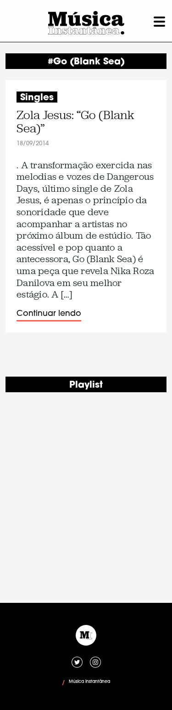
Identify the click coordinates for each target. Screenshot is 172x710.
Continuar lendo (49, 314)
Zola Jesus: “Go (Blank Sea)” (75, 122)
